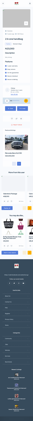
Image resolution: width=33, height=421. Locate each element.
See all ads (14, 94)
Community (8, 338)
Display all (7, 208)
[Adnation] (16, 3)
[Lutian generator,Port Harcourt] (16, 396)
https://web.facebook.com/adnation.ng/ (16, 275)
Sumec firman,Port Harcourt (16, 409)
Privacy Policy (9, 319)
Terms (6, 325)
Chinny (13, 88)
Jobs (6, 344)
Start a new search (10, 252)
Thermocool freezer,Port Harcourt (16, 388)
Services (7, 356)
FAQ (6, 307)
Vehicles (7, 350)
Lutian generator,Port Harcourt (16, 398)
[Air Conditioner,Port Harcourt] (16, 374)
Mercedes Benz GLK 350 (13, 153)
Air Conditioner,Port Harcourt (16, 377)
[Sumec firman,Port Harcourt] (16, 406)
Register (7, 313)
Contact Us (8, 302)
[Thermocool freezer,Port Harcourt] (16, 385)
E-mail (23, 108)
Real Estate (8, 362)
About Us (7, 296)
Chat (11, 108)
